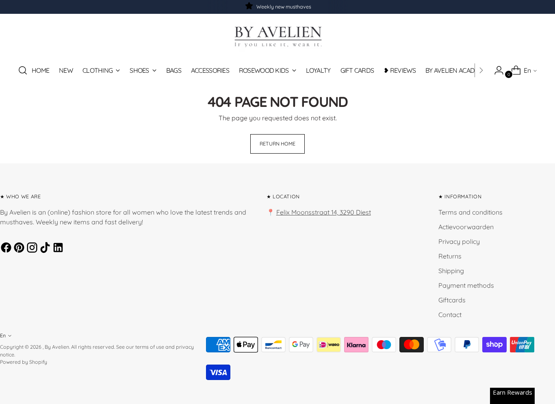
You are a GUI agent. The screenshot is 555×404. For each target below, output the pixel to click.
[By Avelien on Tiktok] (44, 248)
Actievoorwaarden (466, 227)
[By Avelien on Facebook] (5, 248)
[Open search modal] (23, 70)
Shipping (451, 271)
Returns (450, 256)
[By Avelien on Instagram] (31, 248)
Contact (450, 315)
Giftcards (452, 300)
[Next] (481, 70)
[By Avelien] (277, 36)
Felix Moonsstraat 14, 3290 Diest (323, 212)
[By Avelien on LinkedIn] (57, 248)
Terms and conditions (470, 212)
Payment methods (466, 285)
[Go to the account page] (496, 70)
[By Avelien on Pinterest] (18, 248)
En (527, 70)
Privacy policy (459, 241)
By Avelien (57, 347)
